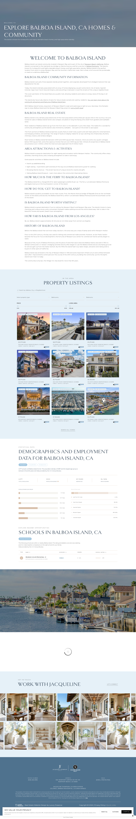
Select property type (23, 297)
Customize (115, 811)
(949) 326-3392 (33, 780)
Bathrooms (55, 297)
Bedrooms (89, 297)
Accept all (126, 811)
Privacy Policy (99, 805)
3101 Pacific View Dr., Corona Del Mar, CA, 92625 (36, 559)
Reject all (104, 811)
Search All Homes (68, 430)
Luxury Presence (55, 805)
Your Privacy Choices (68, 817)
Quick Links (111, 805)
